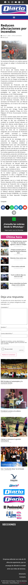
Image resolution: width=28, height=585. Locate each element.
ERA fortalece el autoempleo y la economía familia (11, 382)
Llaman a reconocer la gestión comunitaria (11, 440)
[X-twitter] (8, 2)
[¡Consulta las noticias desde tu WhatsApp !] (14, 219)
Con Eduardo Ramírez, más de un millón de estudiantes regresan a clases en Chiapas (18, 242)
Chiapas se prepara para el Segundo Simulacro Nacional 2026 (18, 251)
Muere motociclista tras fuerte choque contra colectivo (18, 284)
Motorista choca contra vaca (18, 258)
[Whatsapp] (22, 2)
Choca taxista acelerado (18, 266)
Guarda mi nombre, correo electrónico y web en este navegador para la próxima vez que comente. (14, 342)
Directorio (22, 574)
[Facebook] (5, 2)
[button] (14, 17)
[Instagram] (12, 2)
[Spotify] (19, 2)
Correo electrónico (7, 333)
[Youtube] (15, 2)
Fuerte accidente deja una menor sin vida (18, 275)
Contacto (22, 577)
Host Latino (22, 583)
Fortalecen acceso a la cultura (11, 411)
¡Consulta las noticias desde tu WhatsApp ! (14, 225)
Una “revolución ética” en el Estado (12, 469)
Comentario (5, 307)
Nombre (4, 327)
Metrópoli (5, 37)
